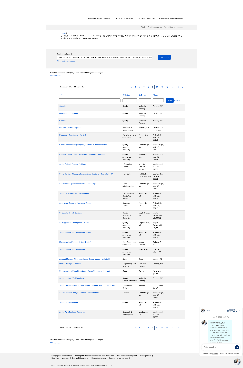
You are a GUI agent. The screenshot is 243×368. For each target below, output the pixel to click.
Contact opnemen (98, 358)
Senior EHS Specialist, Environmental (74, 193)
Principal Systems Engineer (70, 128)
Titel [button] (61, 95)
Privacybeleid (145, 356)
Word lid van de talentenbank (171, 19)
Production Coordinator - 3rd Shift (72, 135)
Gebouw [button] (142, 95)
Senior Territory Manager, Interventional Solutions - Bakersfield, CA (86, 174)
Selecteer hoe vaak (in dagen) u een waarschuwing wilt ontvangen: (77, 72)
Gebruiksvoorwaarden (60, 358)
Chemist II (63, 106)
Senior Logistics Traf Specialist (71, 278)
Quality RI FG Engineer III (69, 113)
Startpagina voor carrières (61, 356)
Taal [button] (143, 27)
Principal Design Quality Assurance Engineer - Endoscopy (82, 154)
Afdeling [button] (126, 95)
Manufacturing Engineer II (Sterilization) (75, 242)
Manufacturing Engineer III (70, 264)
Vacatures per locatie (146, 19)
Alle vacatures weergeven (127, 356)
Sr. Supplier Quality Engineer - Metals (74, 223)
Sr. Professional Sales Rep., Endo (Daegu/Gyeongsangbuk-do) (84, 271)
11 (162, 87)
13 (172, 87)
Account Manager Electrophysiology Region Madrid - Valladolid (84, 259)
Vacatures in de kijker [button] (124, 19)
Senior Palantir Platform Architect (72, 164)
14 (178, 87)
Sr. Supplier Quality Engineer (70, 213)
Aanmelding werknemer (173, 27)
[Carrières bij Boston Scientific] (75, 9)
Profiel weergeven (155, 27)
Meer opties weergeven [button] (66, 61)
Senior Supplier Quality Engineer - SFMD (75, 232)
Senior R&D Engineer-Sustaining (72, 312)
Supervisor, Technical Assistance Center (75, 203)
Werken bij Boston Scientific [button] (99, 19)
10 (157, 87)
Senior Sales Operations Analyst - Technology (77, 184)
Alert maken (57, 76)
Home (63, 33)
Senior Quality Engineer (68, 302)
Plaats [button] (155, 95)
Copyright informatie (80, 358)
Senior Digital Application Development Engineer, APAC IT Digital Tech (87, 285)
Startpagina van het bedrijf (119, 358)
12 (167, 87)
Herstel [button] (177, 100)
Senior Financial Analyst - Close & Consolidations (79, 293)
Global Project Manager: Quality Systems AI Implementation (83, 145)
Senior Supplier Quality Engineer (72, 249)
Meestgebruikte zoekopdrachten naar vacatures (94, 356)
